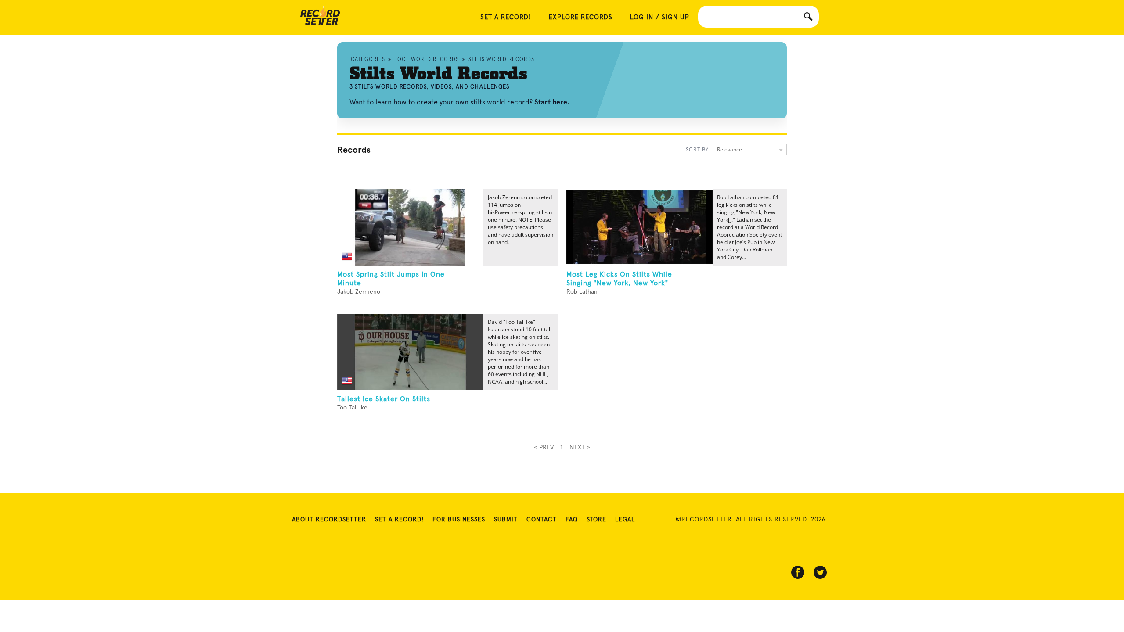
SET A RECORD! (505, 17)
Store (596, 520)
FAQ (572, 520)
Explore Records (580, 17)
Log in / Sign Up (659, 17)
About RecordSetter (329, 520)
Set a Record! (399, 520)
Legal (625, 520)
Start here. (551, 102)
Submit (506, 520)
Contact (541, 520)
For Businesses (458, 520)
